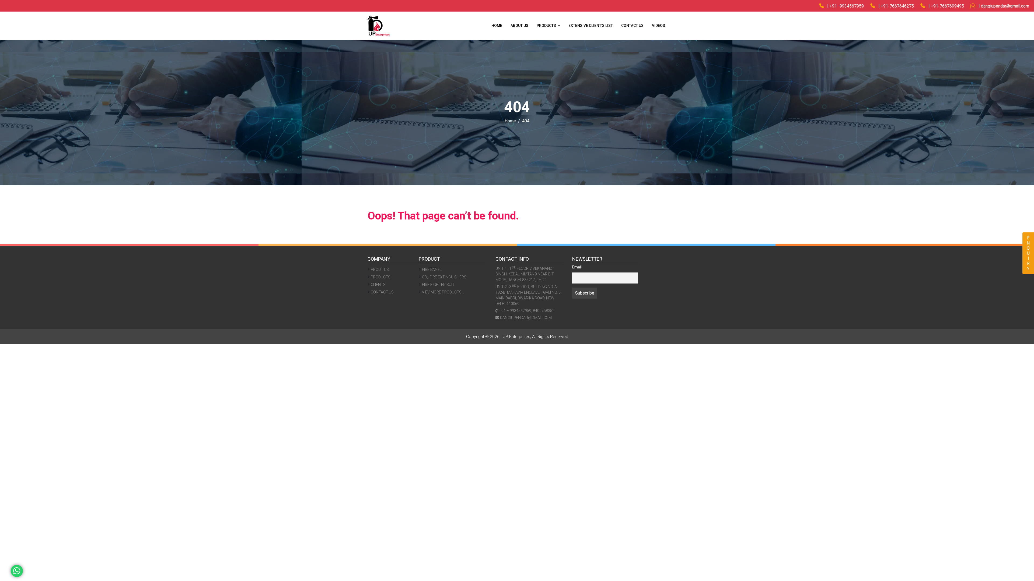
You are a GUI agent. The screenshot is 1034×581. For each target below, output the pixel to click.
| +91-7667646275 (894, 6)
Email (577, 267)
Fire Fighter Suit (438, 284)
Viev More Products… (443, 292)
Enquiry (1028, 253)
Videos (658, 25)
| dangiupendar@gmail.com (1002, 6)
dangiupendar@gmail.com (525, 318)
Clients (378, 284)
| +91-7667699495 (944, 6)
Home (496, 25)
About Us (519, 25)
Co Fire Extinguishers (444, 277)
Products (380, 277)
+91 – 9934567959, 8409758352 (526, 311)
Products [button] (547, 25)
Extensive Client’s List (590, 25)
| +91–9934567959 (844, 6)
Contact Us (632, 25)
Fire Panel (432, 269)
